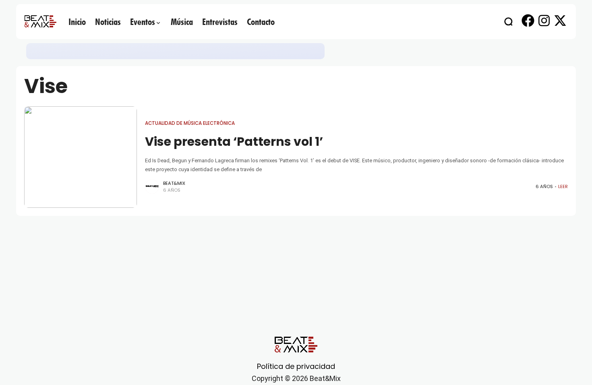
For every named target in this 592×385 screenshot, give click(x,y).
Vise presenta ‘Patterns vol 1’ (234, 141)
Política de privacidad (296, 366)
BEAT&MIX (174, 183)
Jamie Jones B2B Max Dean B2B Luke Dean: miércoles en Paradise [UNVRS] (236, 51)
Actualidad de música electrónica (77, 51)
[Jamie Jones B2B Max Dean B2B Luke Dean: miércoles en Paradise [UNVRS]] (128, 51)
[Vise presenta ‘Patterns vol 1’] (80, 157)
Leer (563, 186)
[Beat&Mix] (40, 21)
